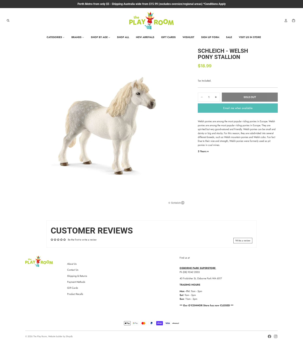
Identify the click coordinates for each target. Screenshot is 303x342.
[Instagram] (276, 336)
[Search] (8, 20)
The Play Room (40, 336)
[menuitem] (55, 37)
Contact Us (72, 270)
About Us (72, 264)
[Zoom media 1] (107, 126)
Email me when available (237, 108)
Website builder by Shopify (60, 336)
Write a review (242, 240)
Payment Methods (76, 282)
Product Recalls (75, 294)
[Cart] (293, 20)
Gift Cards (72, 288)
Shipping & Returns (77, 276)
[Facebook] (269, 336)
